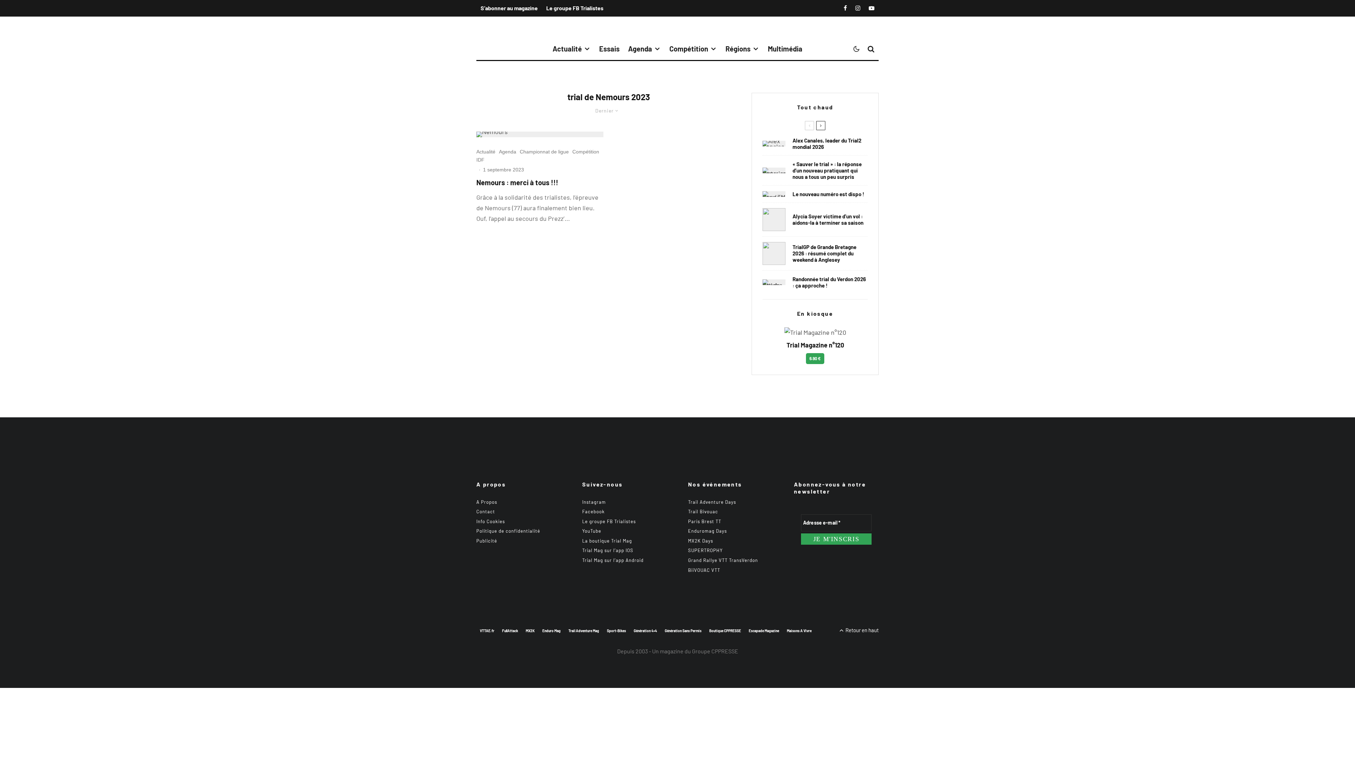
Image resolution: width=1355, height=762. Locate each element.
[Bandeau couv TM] (774, 194)
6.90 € (815, 358)
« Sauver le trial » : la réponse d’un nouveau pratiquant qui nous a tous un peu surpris (827, 170)
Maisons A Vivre (799, 631)
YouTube (591, 531)
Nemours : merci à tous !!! (517, 182)
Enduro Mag (551, 631)
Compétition (688, 48)
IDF (480, 160)
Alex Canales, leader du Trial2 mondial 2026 (827, 143)
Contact (485, 511)
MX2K (530, 631)
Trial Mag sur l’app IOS (607, 550)
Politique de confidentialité (508, 531)
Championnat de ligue (544, 152)
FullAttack (510, 631)
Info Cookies (490, 521)
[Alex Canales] (774, 143)
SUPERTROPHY (705, 550)
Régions (738, 48)
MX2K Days (700, 541)
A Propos (486, 502)
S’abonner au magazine (509, 8)
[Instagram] (858, 8)
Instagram (594, 502)
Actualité (567, 48)
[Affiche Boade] (774, 282)
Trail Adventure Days (712, 502)
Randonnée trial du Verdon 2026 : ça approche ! (829, 282)
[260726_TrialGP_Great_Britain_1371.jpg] (774, 219)
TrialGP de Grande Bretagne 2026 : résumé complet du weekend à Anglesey (824, 253)
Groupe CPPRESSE (715, 651)
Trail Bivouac (703, 511)
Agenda (640, 48)
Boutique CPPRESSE (725, 631)
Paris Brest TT (704, 521)
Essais (609, 48)
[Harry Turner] (774, 253)
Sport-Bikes (616, 631)
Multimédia (785, 48)
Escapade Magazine (764, 631)
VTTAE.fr (487, 631)
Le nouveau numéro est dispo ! (828, 194)
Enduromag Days (707, 531)
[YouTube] (872, 8)
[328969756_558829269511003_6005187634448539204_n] (539, 134)
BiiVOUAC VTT (704, 570)
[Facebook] (845, 8)
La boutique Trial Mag (607, 541)
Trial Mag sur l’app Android (613, 560)
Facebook (593, 511)
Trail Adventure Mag (583, 631)
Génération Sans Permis (683, 631)
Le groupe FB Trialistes (574, 8)
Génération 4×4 (645, 631)
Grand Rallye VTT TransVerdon (723, 560)
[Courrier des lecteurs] (774, 170)
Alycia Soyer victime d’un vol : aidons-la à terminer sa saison (828, 219)
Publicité (486, 541)
